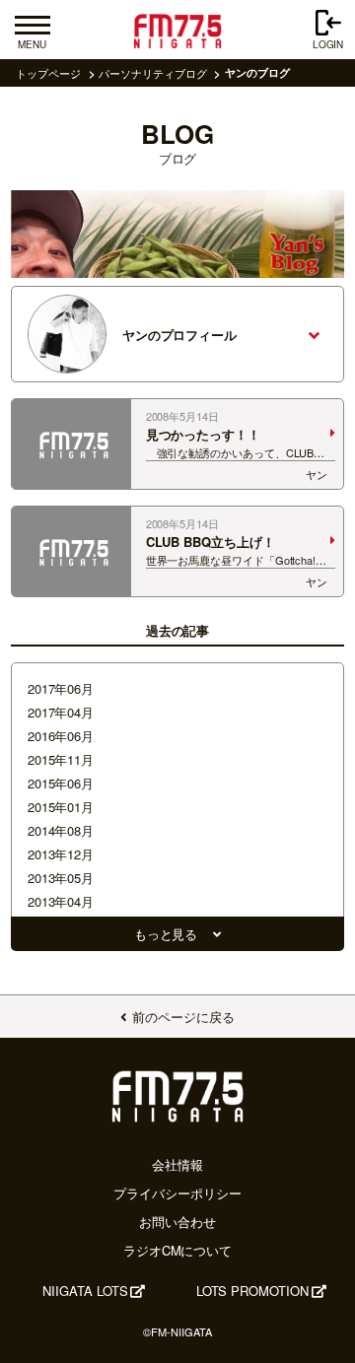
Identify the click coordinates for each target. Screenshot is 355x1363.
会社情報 (177, 1164)
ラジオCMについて (177, 1250)
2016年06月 (61, 735)
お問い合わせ (177, 1221)
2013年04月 (61, 901)
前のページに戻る (183, 1016)
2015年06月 (61, 783)
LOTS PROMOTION (252, 1290)
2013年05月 (61, 877)
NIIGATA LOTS (84, 1290)
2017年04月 (61, 712)
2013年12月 (61, 854)
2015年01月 (61, 806)
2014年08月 (61, 830)
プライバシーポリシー (177, 1193)
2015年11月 (61, 759)
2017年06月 (61, 688)
